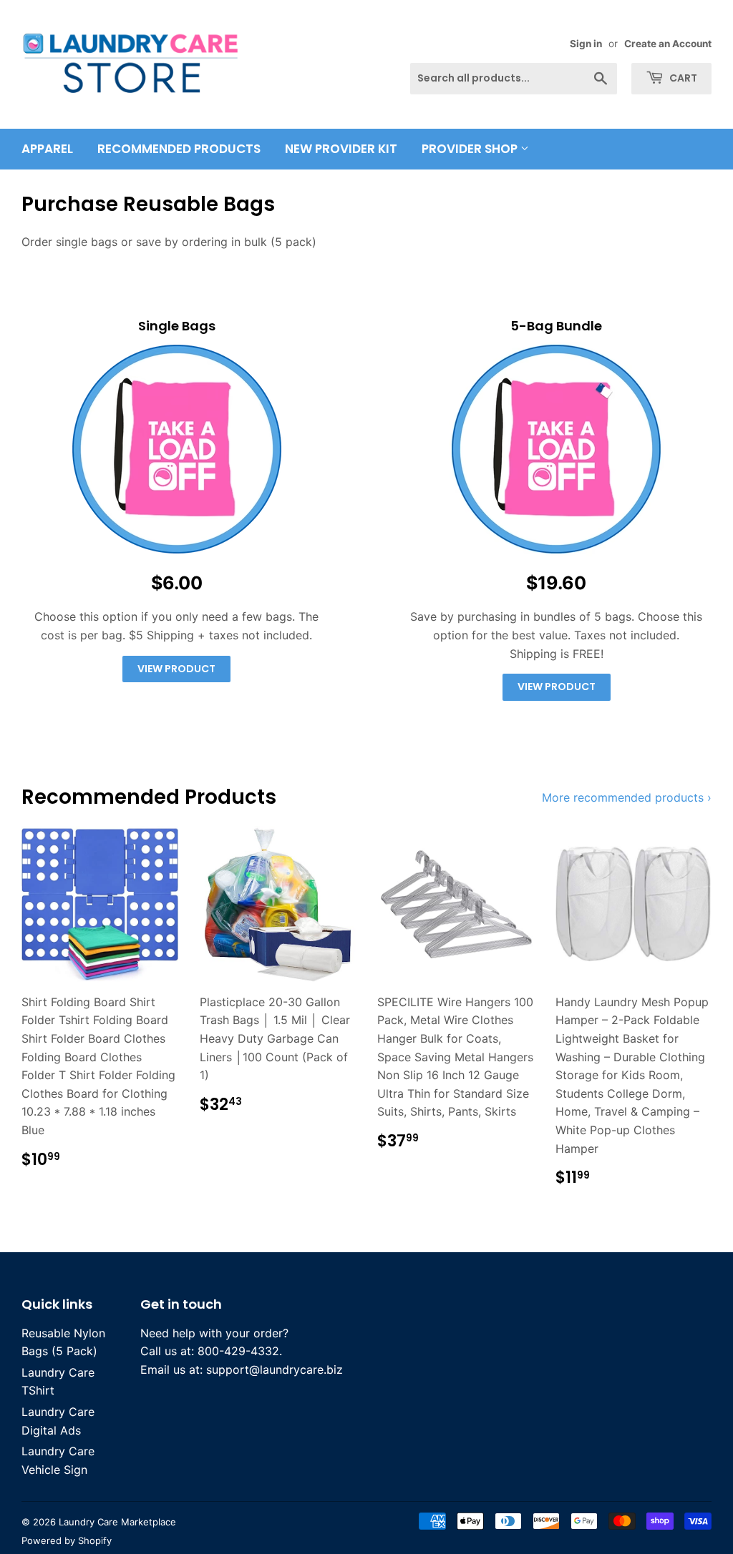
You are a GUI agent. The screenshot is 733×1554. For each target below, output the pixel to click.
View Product (176, 669)
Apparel (47, 148)
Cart (682, 78)
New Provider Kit (341, 148)
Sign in (586, 43)
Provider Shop (471, 148)
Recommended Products (179, 148)
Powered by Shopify (66, 1540)
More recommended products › (627, 797)
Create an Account (668, 43)
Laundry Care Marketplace (117, 1522)
